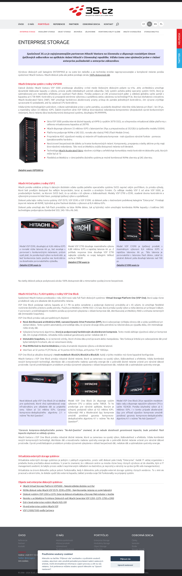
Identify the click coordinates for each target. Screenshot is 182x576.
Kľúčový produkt (63, 543)
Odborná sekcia (91, 24)
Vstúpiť (179, 38)
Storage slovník (138, 549)
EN (155, 24)
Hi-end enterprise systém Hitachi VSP (40, 506)
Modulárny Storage (46, 32)
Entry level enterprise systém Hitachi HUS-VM (45, 502)
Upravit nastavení (125, 565)
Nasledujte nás (179, 58)
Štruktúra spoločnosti (65, 549)
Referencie (59, 24)
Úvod (21, 24)
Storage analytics (151, 32)
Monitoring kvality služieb (109, 32)
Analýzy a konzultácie (132, 32)
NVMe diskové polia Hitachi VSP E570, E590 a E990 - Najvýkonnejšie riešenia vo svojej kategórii (67, 490)
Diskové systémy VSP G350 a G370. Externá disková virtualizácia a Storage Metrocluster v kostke (68, 494)
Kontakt (108, 24)
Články (134, 540)
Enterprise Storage (27, 32)
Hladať (117, 24)
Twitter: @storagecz (26, 558)
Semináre (135, 543)
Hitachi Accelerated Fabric (71, 150)
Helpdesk (22, 552)
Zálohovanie (90, 32)
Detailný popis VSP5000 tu (30, 170)
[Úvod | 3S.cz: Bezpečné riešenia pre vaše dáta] (91, 18)
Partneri (74, 24)
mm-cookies (23, 561)
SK (149, 24)
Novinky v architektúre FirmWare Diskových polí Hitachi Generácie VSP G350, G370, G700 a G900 (68, 498)
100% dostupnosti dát (99, 75)
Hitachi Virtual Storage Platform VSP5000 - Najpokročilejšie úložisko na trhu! (59, 486)
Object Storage (64, 32)
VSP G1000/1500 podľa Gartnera (38, 510)
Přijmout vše (125, 559)
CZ (143, 24)
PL (161, 24)
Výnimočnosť (61, 546)
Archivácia (78, 32)
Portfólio (43, 24)
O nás (31, 24)
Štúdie (134, 546)
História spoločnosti (64, 540)
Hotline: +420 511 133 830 (29, 555)
